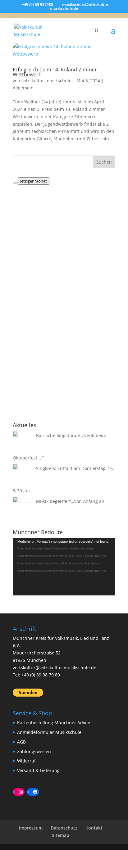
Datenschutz (64, 828)
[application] (64, 566)
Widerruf (26, 761)
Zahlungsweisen (34, 751)
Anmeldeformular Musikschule (49, 732)
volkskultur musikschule (46, 81)
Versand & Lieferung (38, 770)
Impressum (31, 828)
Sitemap (60, 835)
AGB (21, 742)
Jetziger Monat (33, 181)
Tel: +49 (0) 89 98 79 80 (36, 675)
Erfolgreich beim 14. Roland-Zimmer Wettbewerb (55, 72)
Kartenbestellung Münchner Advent (54, 723)
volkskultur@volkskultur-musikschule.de (54, 668)
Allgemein (23, 88)
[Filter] (15, 182)
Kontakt (94, 828)
